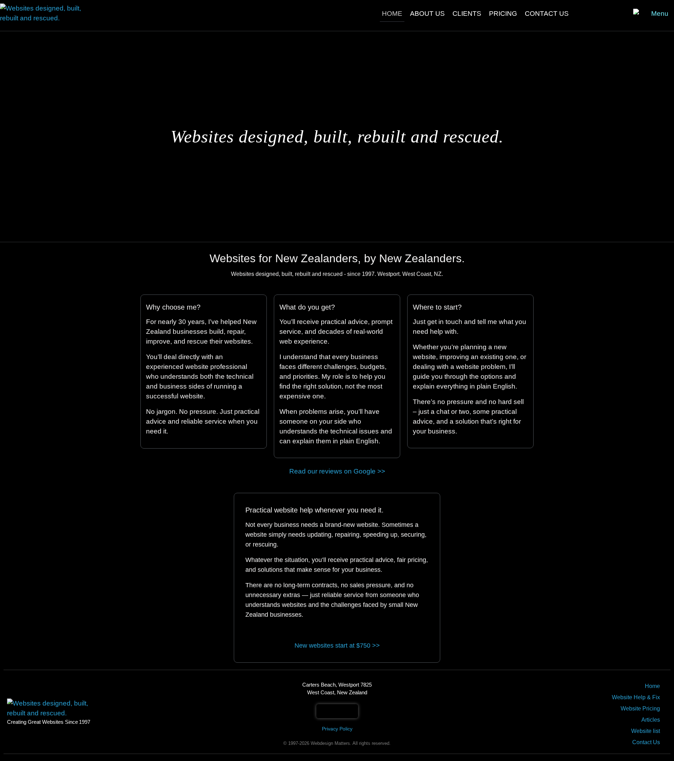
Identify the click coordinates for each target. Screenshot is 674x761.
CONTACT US (547, 13)
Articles (650, 720)
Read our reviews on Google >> (337, 471)
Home (652, 686)
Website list (645, 731)
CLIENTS (466, 13)
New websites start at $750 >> (337, 645)
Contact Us (646, 742)
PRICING (503, 13)
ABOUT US (427, 13)
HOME (392, 13)
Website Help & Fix (636, 697)
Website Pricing (640, 709)
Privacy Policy (337, 729)
